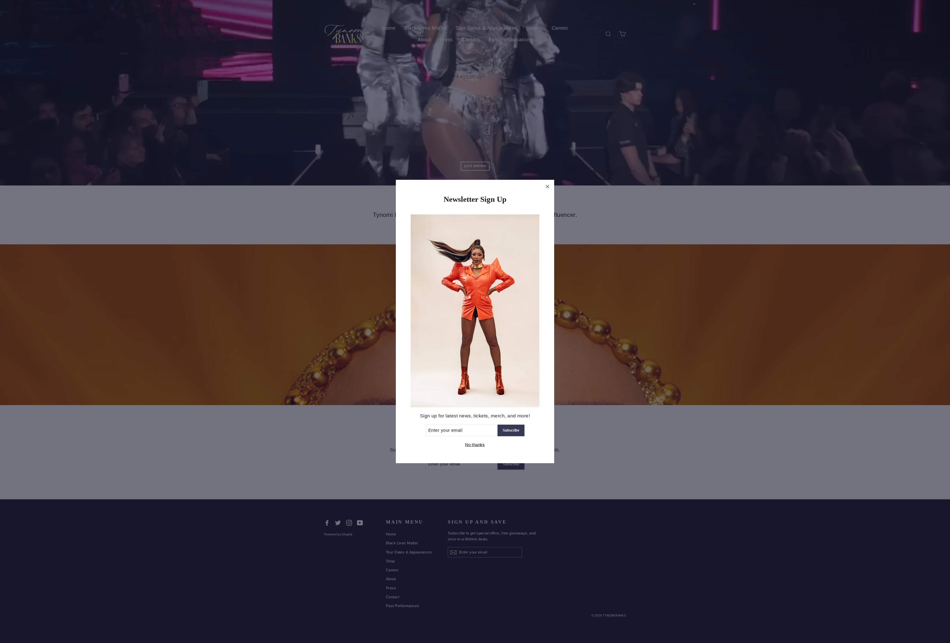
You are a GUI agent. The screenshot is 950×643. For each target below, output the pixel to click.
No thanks (475, 444)
